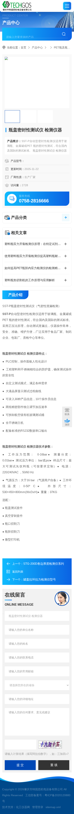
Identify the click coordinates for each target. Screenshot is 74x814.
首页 (23, 47)
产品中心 (37, 47)
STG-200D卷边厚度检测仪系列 (43, 563)
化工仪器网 (23, 807)
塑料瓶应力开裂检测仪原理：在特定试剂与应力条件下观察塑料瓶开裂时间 (37, 244)
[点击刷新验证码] (50, 745)
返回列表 (17, 571)
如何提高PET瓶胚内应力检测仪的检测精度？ (34, 268)
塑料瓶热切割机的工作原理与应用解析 (30, 280)
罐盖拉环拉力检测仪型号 (39, 579)
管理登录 (37, 807)
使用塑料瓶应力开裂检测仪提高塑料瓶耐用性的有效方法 (37, 256)
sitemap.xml (53, 807)
